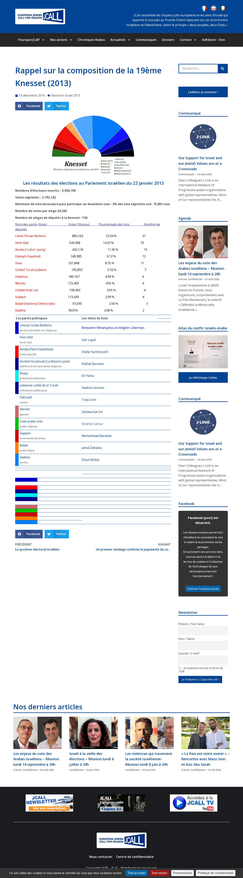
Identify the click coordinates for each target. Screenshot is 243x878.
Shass (24, 373)
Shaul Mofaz (90, 460)
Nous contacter (100, 857)
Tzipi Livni (89, 400)
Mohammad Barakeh (97, 436)
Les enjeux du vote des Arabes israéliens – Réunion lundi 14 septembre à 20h (201, 268)
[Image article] (203, 136)
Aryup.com (149, 868)
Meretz (25, 409)
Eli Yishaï (88, 376)
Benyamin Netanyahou (98, 328)
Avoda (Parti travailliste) (36, 349)
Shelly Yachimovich (95, 352)
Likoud (24, 325)
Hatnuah (26, 397)
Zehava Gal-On (92, 412)
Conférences (195, 279)
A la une (182, 279)
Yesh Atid (26, 337)
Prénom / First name (191, 624)
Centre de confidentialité (135, 857)
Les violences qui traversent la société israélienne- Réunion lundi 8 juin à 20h (148, 759)
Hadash (25, 433)
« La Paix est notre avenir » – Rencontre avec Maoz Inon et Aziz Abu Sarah (205, 759)
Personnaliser (182, 873)
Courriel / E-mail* (189, 653)
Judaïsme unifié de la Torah (39, 385)
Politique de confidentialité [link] (216, 873)
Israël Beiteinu (41, 325)
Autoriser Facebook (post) (203, 588)
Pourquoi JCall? (29, 40)
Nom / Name (186, 639)
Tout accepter (137, 873)
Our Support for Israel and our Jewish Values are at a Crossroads (200, 163)
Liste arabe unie (31, 421)
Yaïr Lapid (89, 340)
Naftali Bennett (93, 364)
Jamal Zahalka (92, 448)
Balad (24, 445)
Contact (186, 40)
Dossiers (168, 40)
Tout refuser (159, 873)
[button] (29, 106)
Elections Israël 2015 (65, 95)
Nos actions (58, 40)
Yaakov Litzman (93, 388)
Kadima (25, 457)
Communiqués (146, 40)
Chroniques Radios (91, 40)
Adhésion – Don (213, 40)
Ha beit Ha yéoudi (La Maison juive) (45, 361)
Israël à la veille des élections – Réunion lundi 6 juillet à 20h (91, 759)
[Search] (222, 68)
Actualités (117, 40)
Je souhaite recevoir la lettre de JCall (200, 670)
